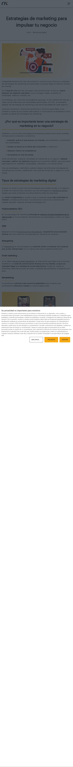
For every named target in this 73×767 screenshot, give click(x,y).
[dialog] (36, 537)
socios (16, 313)
